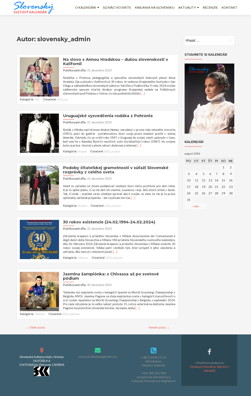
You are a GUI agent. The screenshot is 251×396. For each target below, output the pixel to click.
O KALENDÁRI (85, 7)
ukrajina (116, 205)
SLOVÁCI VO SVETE (117, 7)
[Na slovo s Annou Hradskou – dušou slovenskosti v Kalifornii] (39, 76)
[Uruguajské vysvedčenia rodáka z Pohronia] (39, 133)
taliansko (118, 257)
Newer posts (159, 327)
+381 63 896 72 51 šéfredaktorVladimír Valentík (153, 361)
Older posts (35, 327)
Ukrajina (82, 205)
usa (66, 99)
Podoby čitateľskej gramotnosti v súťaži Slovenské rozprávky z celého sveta (115, 169)
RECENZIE (210, 7)
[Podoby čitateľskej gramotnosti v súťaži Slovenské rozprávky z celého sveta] (39, 185)
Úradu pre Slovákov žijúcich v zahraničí (209, 368)
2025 (60, 99)
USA (37, 99)
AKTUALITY (187, 7)
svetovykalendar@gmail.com (97, 356)
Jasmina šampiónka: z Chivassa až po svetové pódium (111, 276)
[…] (142, 93)
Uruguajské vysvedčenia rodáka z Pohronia (108, 115)
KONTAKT (229, 7)
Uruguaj (82, 151)
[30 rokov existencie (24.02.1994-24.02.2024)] (39, 239)
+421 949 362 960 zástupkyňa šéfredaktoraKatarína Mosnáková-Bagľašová (153, 377)
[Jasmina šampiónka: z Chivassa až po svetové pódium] (39, 291)
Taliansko (83, 257)
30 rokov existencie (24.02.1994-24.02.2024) (109, 222)
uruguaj (115, 151)
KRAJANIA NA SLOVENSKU (154, 7)
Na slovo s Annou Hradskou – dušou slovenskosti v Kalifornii (115, 61)
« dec (195, 206)
